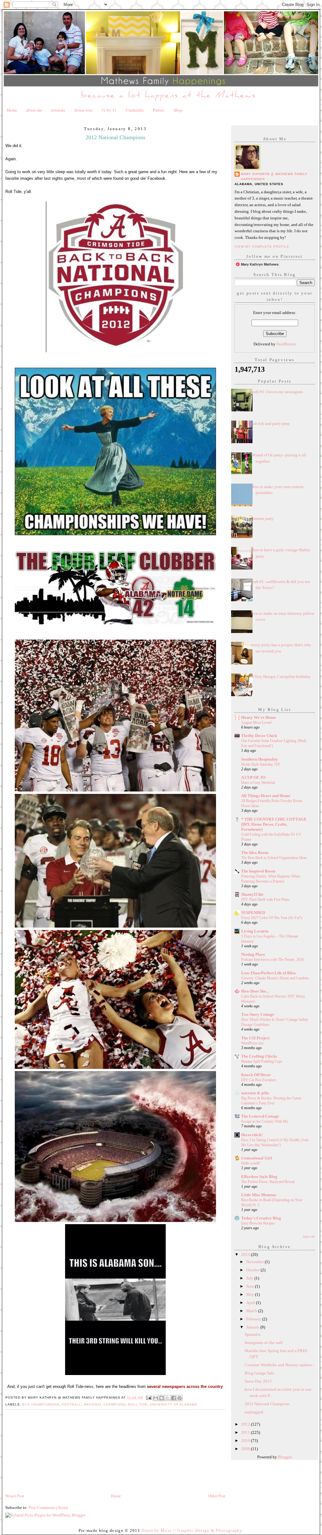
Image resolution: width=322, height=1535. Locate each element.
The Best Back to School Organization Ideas (274, 858)
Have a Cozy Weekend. (258, 782)
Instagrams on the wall (264, 1342)
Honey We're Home (258, 717)
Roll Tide (137, 1404)
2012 (246, 1424)
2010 (246, 1440)
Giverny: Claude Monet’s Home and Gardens (275, 978)
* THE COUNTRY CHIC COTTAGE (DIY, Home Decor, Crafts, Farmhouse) (274, 824)
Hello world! (250, 1163)
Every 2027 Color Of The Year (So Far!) (271, 918)
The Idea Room (255, 852)
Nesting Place (253, 954)
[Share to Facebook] (173, 1398)
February (254, 1319)
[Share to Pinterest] (179, 1398)
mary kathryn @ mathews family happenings (274, 176)
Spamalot (253, 1334)
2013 (246, 1254)
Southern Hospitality (259, 759)
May (250, 1294)
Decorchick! (252, 1134)
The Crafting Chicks (259, 1056)
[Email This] (156, 1398)
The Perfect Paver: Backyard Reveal (268, 1182)
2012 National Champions (267, 1403)
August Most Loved (256, 722)
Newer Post (14, 1496)
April (251, 1302)
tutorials (58, 110)
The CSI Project (255, 1038)
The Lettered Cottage (260, 1116)
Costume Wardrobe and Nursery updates (279, 1364)
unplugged (254, 1412)
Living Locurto (255, 931)
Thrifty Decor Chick (259, 735)
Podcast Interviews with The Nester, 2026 (272, 959)
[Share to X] (167, 1398)
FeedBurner (286, 344)
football (71, 1404)
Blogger (284, 1457)
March (252, 1310)
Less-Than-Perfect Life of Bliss (268, 973)
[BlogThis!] (161, 1398)
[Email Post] (148, 1397)
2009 (246, 1448)
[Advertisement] (52, 1449)
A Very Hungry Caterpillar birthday (281, 676)
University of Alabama (173, 1404)
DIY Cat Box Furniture (258, 1080)
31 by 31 (109, 110)
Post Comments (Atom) (48, 1507)
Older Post (216, 1496)
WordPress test (252, 1043)
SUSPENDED (253, 912)
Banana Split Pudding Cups (261, 1061)
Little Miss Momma (258, 1194)
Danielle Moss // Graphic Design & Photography (192, 1530)
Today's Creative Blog (261, 1218)
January (253, 1327)
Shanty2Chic (252, 894)
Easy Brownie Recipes (258, 1223)
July (250, 1278)
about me (34, 110)
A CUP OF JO (253, 777)
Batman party (262, 518)
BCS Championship (40, 1404)
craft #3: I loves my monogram (277, 391)
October (253, 1270)
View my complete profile (262, 246)
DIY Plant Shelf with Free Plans (265, 899)
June (250, 1286)
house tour (83, 110)
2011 (246, 1432)
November (255, 1261)
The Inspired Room (258, 871)
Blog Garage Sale (259, 1373)
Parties (158, 110)
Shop (178, 110)
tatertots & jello (255, 1093)
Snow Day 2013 (258, 1381)
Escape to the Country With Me (264, 1121)
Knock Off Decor (256, 1074)
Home (12, 110)
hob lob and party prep (270, 423)
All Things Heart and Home (265, 795)
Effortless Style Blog (259, 1176)
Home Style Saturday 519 (260, 764)
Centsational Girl (256, 1158)
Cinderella (135, 110)
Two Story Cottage (257, 1014)
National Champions (104, 1404)
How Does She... (255, 991)
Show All (309, 1236)
